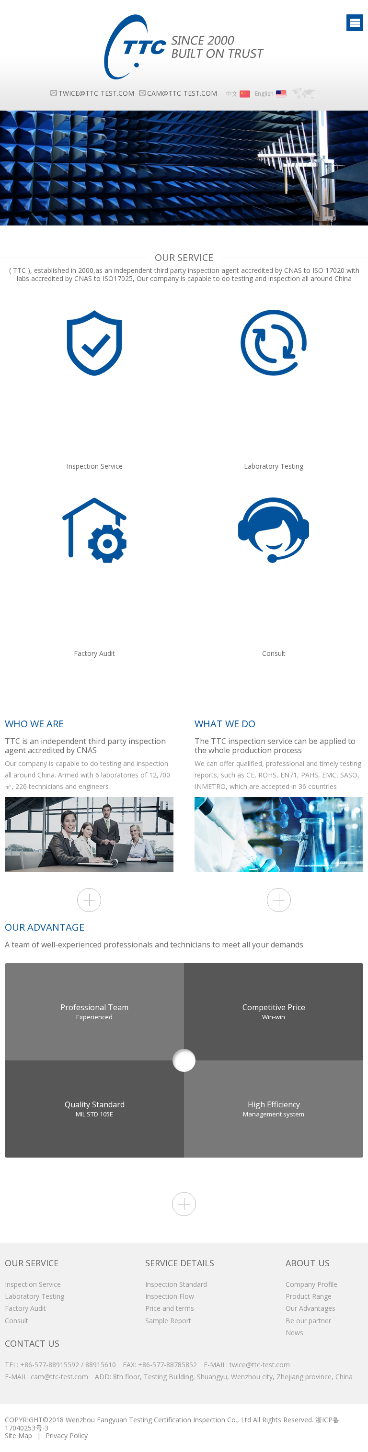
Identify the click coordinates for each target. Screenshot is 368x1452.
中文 (232, 94)
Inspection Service (33, 1284)
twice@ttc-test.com (96, 93)
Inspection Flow (169, 1296)
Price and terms (169, 1308)
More (89, 900)
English (264, 94)
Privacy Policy (67, 1435)
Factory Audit (25, 1308)
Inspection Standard (176, 1284)
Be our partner (308, 1320)
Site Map (18, 1435)
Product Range (309, 1296)
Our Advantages (310, 1308)
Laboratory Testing (34, 1296)
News (294, 1332)
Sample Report (168, 1320)
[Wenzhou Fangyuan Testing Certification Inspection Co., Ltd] (184, 46)
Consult (16, 1320)
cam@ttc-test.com (182, 93)
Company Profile (311, 1284)
